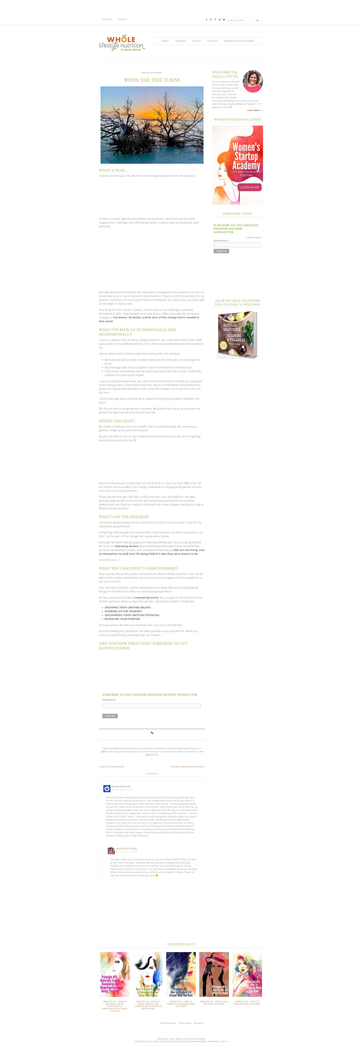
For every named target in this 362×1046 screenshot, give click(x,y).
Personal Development (152, 73)
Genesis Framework (196, 1041)
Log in (224, 1041)
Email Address (109, 700)
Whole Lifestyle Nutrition (122, 42)
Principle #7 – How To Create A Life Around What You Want (181, 1004)
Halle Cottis (124, 848)
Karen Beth (119, 786)
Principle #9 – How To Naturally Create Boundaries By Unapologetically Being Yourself (115, 1006)
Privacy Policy (185, 1023)
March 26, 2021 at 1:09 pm (127, 852)
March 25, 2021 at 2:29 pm (123, 789)
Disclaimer (199, 1023)
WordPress (213, 1041)
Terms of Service (168, 1023)
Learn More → (255, 110)
